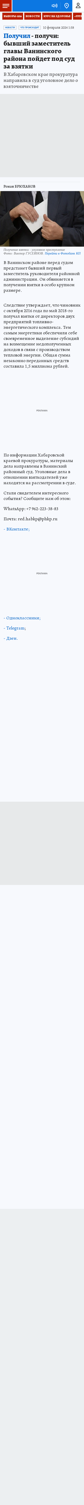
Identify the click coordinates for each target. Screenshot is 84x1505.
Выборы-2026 (13, 16)
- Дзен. (11, 638)
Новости (33, 16)
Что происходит (29, 27)
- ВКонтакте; (16, 529)
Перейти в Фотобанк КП (62, 253)
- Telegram (14, 628)
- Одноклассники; (22, 618)
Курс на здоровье (57, 16)
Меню (6, 6)
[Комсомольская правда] (28, 5)
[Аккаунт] (78, 6)
